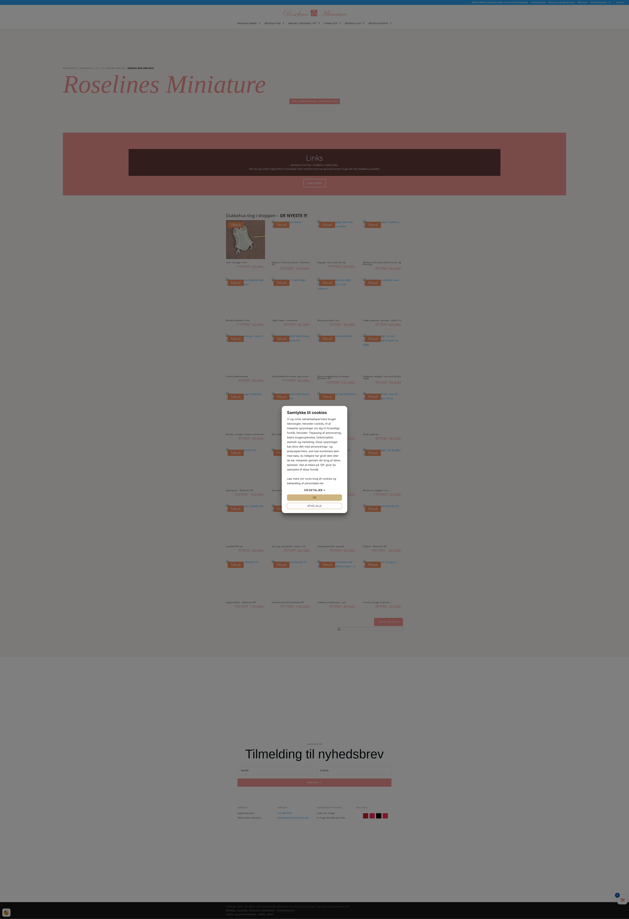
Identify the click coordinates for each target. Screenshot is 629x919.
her (321, 483)
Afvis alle (314, 505)
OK (314, 497)
